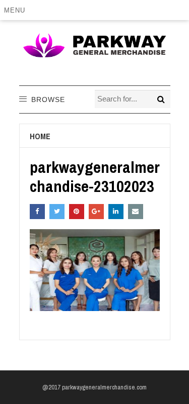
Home (40, 136)
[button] (16, 10)
